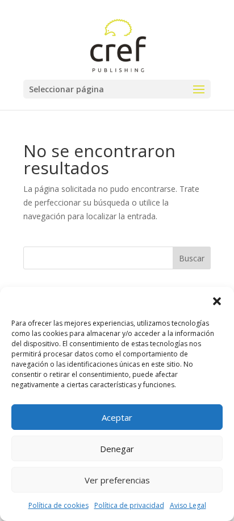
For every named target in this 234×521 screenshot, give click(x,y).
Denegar (117, 448)
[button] (217, 301)
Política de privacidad (129, 505)
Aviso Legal (188, 505)
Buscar (191, 258)
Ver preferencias (117, 480)
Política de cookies (58, 505)
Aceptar (117, 417)
